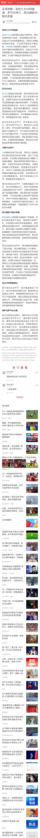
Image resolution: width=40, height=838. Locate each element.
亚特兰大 (6, 35)
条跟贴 (19, 397)
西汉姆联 (6, 217)
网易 (3, 2)
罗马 (4, 93)
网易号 (10, 2)
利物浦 (9, 46)
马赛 (4, 152)
